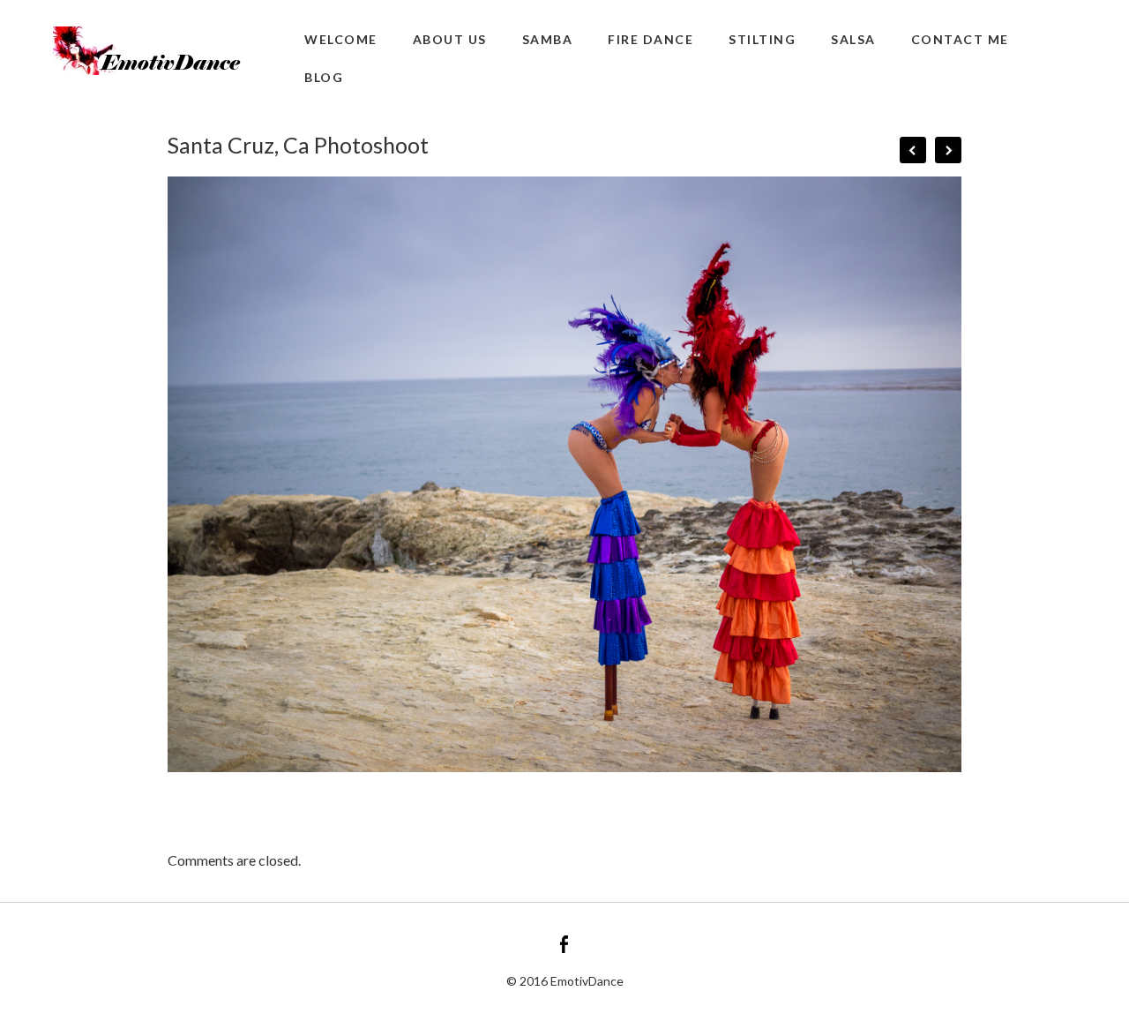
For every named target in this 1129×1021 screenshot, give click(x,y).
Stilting (762, 39)
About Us (450, 39)
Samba (547, 39)
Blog (323, 77)
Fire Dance (650, 39)
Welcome (341, 39)
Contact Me (960, 39)
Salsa (853, 39)
